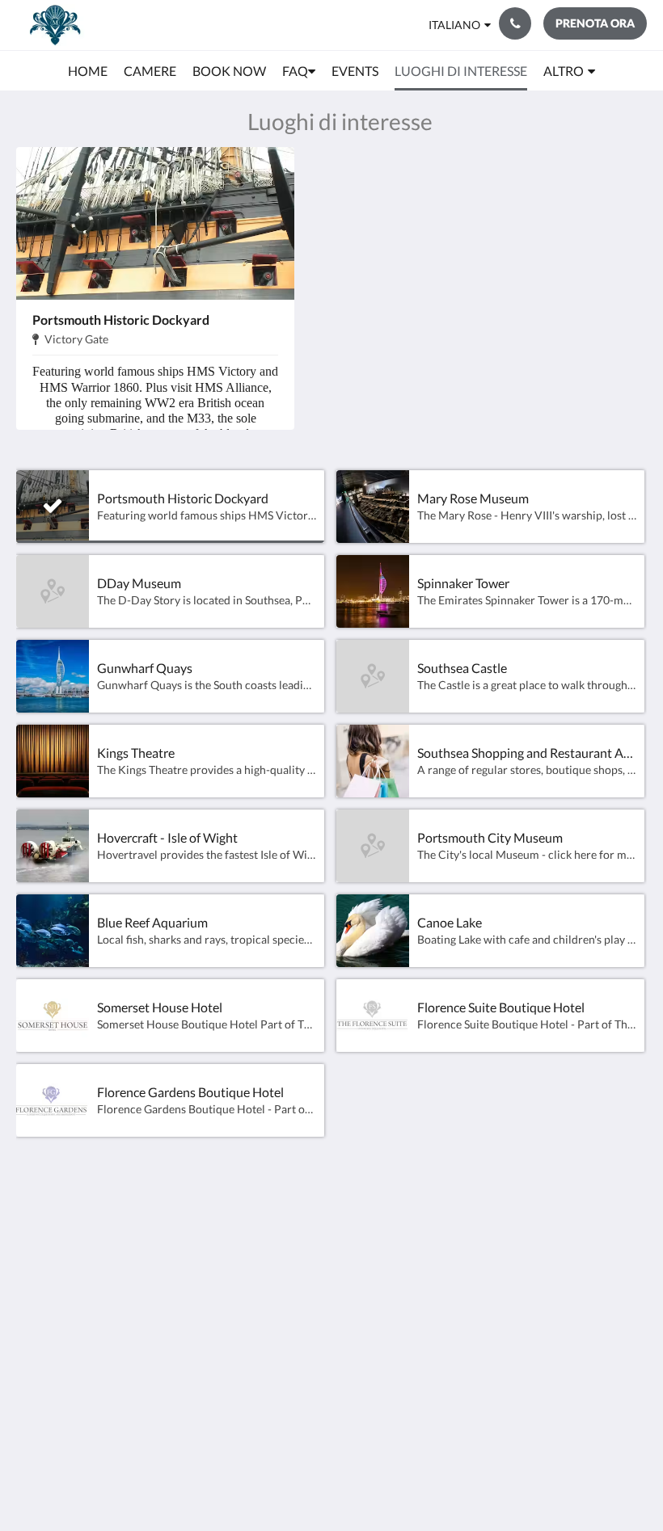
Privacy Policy (269, 1264)
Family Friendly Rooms (273, 1299)
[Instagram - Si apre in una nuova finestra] (630, 1233)
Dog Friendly (266, 1278)
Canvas (368, 1480)
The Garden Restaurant (263, 1244)
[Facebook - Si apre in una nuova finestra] (586, 1233)
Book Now (259, 1223)
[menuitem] (88, 71)
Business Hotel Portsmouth (272, 1326)
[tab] (277, 1197)
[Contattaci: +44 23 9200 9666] (515, 23)
